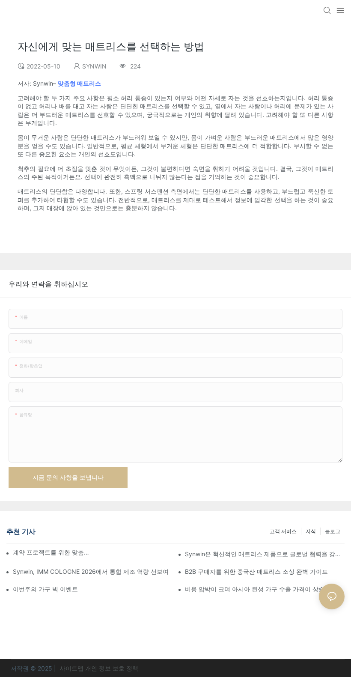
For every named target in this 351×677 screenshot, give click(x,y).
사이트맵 (71, 668)
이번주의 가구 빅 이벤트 (45, 589)
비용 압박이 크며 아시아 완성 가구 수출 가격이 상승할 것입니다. (265, 589)
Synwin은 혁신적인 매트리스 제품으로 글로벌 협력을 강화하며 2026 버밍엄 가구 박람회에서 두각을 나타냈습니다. (265, 554)
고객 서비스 (283, 531)
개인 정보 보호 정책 (111, 668)
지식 (311, 531)
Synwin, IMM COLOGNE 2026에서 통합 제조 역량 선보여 (91, 571)
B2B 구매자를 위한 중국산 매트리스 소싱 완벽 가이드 (256, 571)
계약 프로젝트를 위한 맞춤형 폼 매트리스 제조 (51, 552)
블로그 (332, 531)
